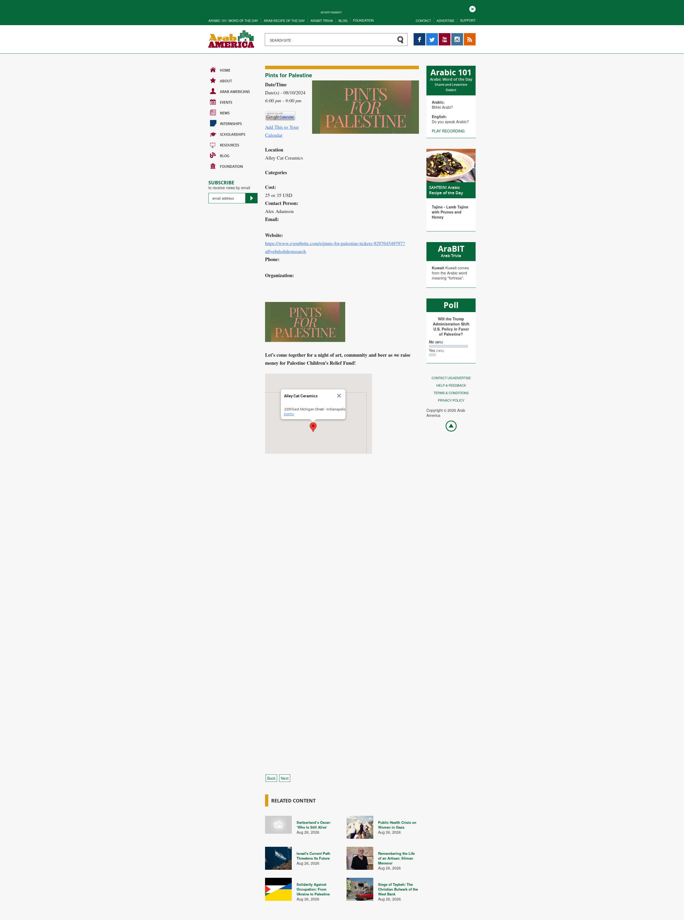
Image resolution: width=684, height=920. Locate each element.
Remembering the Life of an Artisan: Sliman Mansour (396, 858)
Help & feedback (451, 385)
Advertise (445, 20)
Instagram (457, 35)
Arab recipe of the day (284, 20)
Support (468, 20)
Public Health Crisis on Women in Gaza (397, 825)
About (226, 81)
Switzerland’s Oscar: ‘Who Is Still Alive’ (314, 825)
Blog (343, 20)
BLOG (224, 155)
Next (285, 778)
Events (226, 102)
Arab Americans (235, 91)
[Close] (339, 395)
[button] (313, 427)
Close (472, 8)
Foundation (363, 20)
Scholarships (232, 134)
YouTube (444, 35)
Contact (423, 20)
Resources (229, 145)
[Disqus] (342, 553)
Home (225, 70)
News (225, 113)
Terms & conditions (451, 392)
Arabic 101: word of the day (233, 20)
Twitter (431, 35)
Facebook (419, 35)
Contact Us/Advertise (451, 377)
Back (271, 778)
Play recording (448, 131)
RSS (467, 35)
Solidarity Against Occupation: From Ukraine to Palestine (313, 889)
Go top (448, 426)
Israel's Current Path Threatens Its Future (313, 856)
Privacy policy (451, 400)
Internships (231, 123)
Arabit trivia (321, 20)
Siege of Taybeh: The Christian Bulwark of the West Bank (398, 889)
